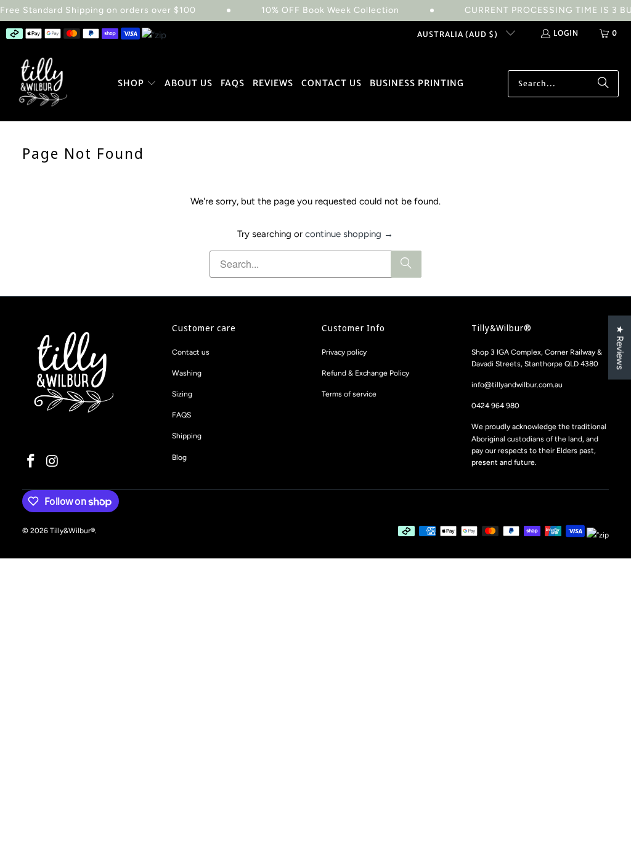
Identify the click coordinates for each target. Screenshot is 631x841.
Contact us (191, 352)
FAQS (181, 415)
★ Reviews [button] (619, 348)
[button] (137, 83)
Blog (179, 457)
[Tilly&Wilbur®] (43, 83)
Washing (187, 373)
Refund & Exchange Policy (365, 373)
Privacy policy (344, 352)
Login (566, 33)
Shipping (187, 436)
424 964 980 (497, 405)
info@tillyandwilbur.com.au (517, 384)
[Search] (603, 83)
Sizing (182, 394)
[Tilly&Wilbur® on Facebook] (31, 462)
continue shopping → (349, 233)
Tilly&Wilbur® (72, 530)
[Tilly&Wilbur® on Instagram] (52, 462)
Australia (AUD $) (458, 34)
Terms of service (349, 394)
